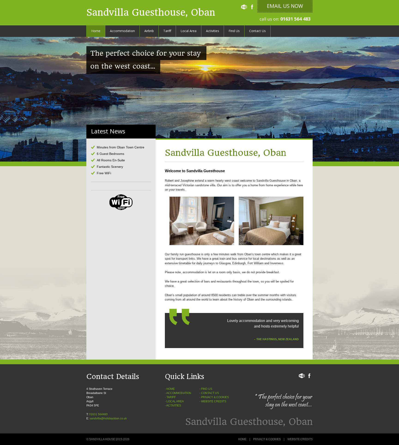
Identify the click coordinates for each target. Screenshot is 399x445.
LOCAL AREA (175, 401)
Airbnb (149, 31)
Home (95, 31)
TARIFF (171, 397)
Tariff (167, 31)
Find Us (234, 31)
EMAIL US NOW (285, 5)
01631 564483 (98, 414)
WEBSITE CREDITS (213, 401)
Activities (212, 31)
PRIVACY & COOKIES (215, 397)
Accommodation (122, 31)
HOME (170, 389)
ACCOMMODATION (178, 393)
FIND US (206, 389)
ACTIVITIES (173, 405)
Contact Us (257, 31)
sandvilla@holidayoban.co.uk (108, 418)
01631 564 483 (295, 19)
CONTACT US (210, 393)
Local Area (188, 31)
